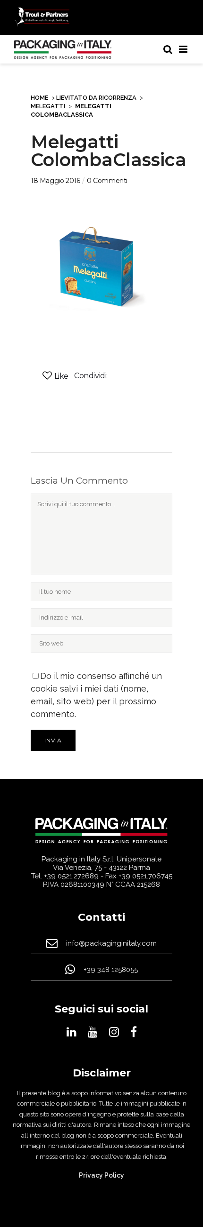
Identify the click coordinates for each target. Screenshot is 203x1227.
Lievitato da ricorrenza (96, 97)
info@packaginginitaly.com (111, 944)
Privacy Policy (101, 1175)
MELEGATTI (48, 106)
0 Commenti (107, 180)
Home (39, 97)
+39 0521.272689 (71, 876)
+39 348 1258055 (111, 969)
